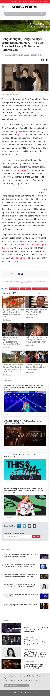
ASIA (31, 1)
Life (33, 676)
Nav (3, 7)
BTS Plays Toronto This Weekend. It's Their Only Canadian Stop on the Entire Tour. (20, 555)
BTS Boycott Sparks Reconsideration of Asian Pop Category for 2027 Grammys (34, 642)
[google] (29, 526)
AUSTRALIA (38, 1)
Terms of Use (18, 680)
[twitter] (24, 526)
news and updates (19, 258)
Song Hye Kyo (26, 288)
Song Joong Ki (14, 288)
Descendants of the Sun (40, 288)
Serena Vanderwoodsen (13, 55)
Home (6, 676)
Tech (28, 676)
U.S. (20, 1)
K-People (38, 676)
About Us (27, 680)
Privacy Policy (8, 680)
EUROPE (25, 1)
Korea (16, 676)
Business (23, 676)
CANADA (45, 1)
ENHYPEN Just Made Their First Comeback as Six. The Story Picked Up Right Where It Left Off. (21, 575)
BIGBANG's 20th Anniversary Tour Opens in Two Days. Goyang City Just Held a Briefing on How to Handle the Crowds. (23, 387)
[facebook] (19, 526)
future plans (20, 170)
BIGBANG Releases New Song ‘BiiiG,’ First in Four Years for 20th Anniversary (20, 605)
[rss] (34, 526)
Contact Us (34, 680)
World (11, 676)
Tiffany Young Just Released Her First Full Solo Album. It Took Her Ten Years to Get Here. (19, 565)
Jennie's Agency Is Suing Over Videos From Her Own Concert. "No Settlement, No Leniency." (20, 585)
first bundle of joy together (14, 131)
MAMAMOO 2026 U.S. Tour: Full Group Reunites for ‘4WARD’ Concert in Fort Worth (22, 422)
